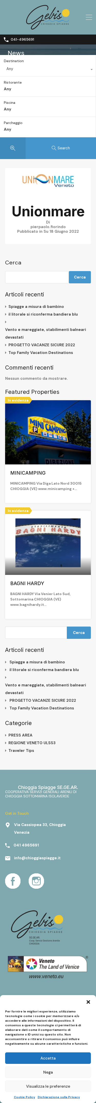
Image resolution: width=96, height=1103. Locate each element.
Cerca (13, 262)
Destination (14, 61)
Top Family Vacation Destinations (40, 352)
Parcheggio (13, 123)
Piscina (9, 103)
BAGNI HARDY (27, 583)
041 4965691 (26, 845)
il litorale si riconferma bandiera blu (43, 314)
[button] (88, 1001)
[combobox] (48, 70)
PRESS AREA (20, 735)
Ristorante (13, 82)
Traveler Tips (21, 750)
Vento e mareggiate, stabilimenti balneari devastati (45, 333)
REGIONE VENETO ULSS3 (32, 742)
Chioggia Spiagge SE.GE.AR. (48, 787)
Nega (48, 1072)
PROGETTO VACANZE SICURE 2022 (41, 345)
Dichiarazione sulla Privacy (59, 1097)
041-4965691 (22, 39)
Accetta (48, 1058)
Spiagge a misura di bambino (36, 306)
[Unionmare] (48, 190)
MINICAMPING (28, 473)
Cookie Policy (24, 1097)
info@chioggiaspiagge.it (37, 858)
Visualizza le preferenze (48, 1086)
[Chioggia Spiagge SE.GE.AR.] (48, 28)
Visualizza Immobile (48, 451)
